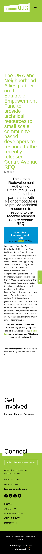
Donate (18, 414)
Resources (29, 414)
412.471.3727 (15, 480)
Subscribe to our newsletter (21, 462)
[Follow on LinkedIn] (19, 496)
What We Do (12, 513)
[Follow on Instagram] (10, 496)
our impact (11, 518)
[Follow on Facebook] (6, 496)
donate (9, 523)
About (8, 508)
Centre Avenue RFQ (21, 222)
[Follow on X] (15, 496)
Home (8, 503)
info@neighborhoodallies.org (15, 489)
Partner (8, 414)
